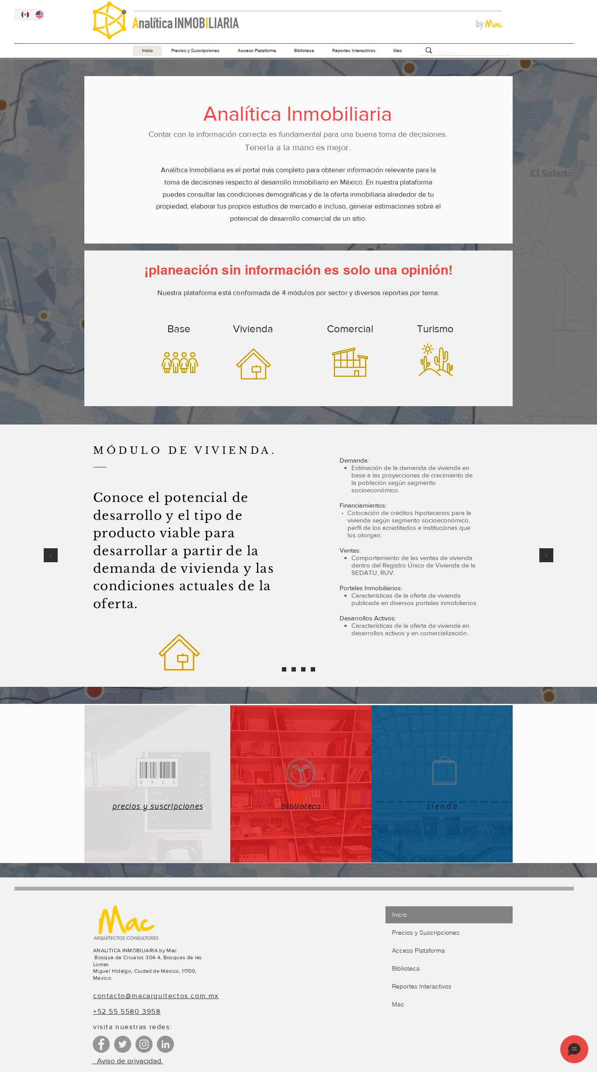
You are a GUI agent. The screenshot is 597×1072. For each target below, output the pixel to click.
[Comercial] (303, 669)
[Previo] (51, 556)
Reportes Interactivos (421, 986)
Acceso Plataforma (418, 950)
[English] (36, 15)
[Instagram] (144, 1044)
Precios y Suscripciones (425, 932)
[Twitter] (122, 1044)
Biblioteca (406, 968)
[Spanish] (22, 15)
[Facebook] (101, 1044)
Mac (398, 1004)
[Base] (284, 669)
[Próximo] (546, 556)
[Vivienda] (294, 669)
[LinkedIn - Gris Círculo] (165, 1044)
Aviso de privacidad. (127, 1060)
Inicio (399, 915)
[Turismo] (313, 669)
